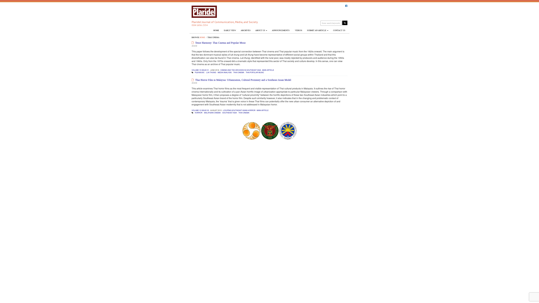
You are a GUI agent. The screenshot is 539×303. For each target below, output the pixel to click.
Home (216, 30)
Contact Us (339, 30)
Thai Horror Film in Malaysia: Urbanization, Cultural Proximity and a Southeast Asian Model (243, 80)
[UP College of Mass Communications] (251, 130)
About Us (260, 30)
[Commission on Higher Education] (288, 130)
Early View (230, 30)
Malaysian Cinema (212, 112)
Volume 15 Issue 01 (200, 70)
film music (200, 72)
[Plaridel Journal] (204, 10)
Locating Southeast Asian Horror (239, 110)
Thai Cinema (238, 72)
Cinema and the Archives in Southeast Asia (240, 70)
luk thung (211, 72)
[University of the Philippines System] (270, 130)
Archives (246, 30)
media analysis (225, 72)
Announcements (281, 30)
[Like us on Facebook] (346, 5)
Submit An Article (317, 30)
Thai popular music (255, 72)
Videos (298, 30)
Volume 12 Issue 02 (200, 110)
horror (198, 112)
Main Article (268, 70)
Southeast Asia (229, 112)
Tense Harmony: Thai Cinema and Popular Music (220, 42)
